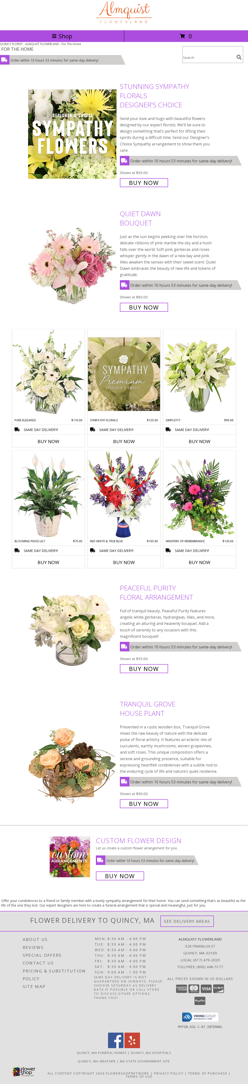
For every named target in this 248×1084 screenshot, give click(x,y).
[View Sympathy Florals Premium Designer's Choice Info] (124, 374)
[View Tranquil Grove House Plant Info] (72, 753)
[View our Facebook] (116, 1046)
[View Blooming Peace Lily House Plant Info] (48, 495)
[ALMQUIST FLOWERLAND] (124, 23)
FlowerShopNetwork (127, 1073)
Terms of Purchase (207, 1073)
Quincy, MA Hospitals (151, 1053)
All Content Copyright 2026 (76, 1073)
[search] (239, 57)
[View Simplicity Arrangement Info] (199, 374)
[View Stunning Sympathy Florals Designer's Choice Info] (72, 134)
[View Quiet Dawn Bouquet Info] (72, 260)
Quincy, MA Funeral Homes (102, 1053)
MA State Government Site (145, 1061)
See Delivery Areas (187, 921)
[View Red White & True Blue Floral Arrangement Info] (124, 495)
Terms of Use (139, 1076)
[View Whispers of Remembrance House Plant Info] (199, 495)
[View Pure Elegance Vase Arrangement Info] (48, 374)
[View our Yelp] (132, 1046)
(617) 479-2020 (206, 959)
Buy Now (144, 183)
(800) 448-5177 (210, 966)
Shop (65, 36)
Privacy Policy (169, 1073)
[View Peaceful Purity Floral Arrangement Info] (72, 627)
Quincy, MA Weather (97, 1061)
